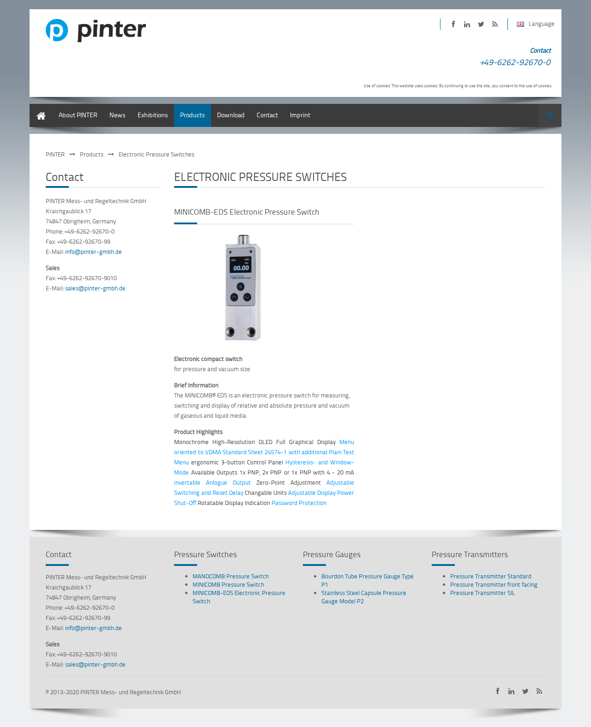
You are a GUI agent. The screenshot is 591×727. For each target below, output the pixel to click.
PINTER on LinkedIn (467, 24)
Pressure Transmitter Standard (490, 576)
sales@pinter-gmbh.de (95, 288)
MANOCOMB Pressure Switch (231, 576)
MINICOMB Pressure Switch (228, 584)
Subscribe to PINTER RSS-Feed (495, 24)
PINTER (55, 154)
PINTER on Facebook (453, 24)
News (117, 114)
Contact (267, 114)
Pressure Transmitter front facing (493, 584)
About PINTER (78, 114)
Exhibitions (153, 114)
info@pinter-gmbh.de (93, 251)
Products (192, 114)
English (40, 108)
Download (231, 114)
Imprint (300, 114)
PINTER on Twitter (481, 24)
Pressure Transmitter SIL (482, 593)
